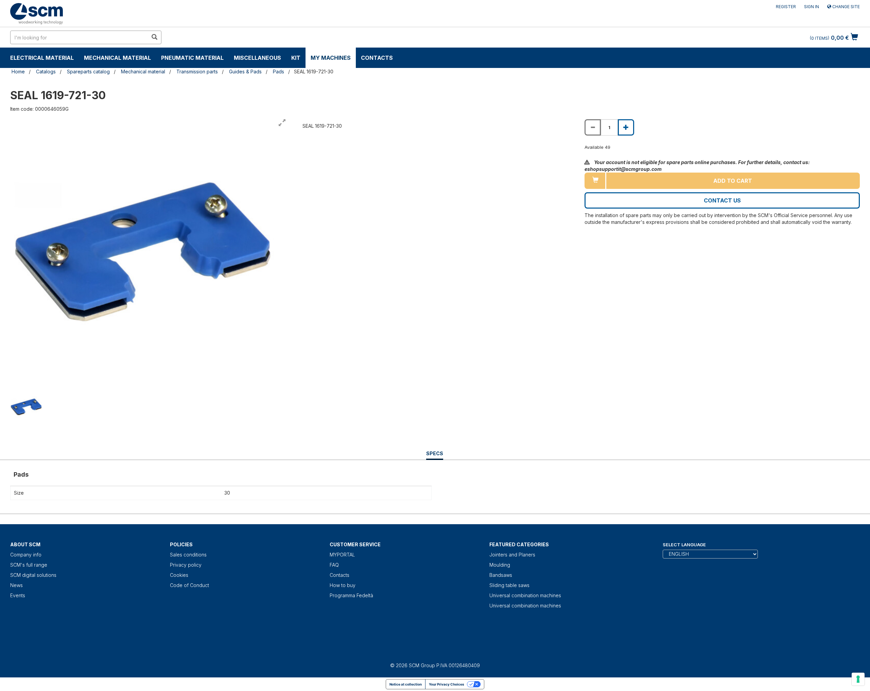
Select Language (684, 544)
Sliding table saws (509, 585)
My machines (331, 57)
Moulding (499, 565)
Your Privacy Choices (446, 684)
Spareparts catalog (88, 71)
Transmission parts (197, 71)
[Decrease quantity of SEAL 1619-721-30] (593, 127)
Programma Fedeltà (351, 595)
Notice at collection (405, 684)
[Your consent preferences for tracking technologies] (858, 679)
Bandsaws (500, 575)
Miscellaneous (257, 57)
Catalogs (46, 71)
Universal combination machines (525, 595)
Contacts (377, 57)
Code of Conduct (189, 585)
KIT (295, 57)
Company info (25, 554)
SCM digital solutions (33, 575)
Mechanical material (117, 57)
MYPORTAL (342, 554)
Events (17, 595)
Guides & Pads (245, 71)
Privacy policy (186, 565)
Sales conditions (188, 554)
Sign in (811, 6)
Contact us (722, 200)
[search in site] (154, 37)
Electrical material (42, 57)
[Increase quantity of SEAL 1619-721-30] (626, 127)
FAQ (334, 565)
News (16, 585)
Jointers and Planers (512, 554)
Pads (278, 71)
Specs (434, 455)
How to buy (342, 585)
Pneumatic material (192, 57)
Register (786, 6)
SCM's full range (28, 565)
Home (18, 71)
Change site (845, 6)
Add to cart (732, 180)
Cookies (179, 575)
